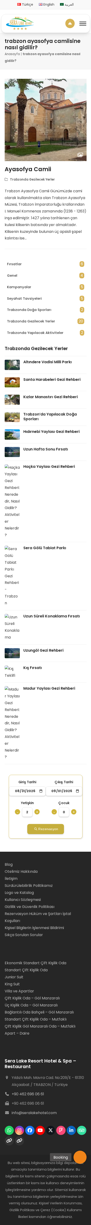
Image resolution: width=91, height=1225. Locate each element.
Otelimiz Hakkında (21, 871)
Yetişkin (27, 803)
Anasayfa (12, 54)
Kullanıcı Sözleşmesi (23, 899)
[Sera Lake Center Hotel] (20, 23)
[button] (80, 1157)
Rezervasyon (48, 829)
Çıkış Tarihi (64, 782)
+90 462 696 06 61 (28, 1094)
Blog (9, 864)
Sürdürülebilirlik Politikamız (29, 885)
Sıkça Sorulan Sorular (24, 935)
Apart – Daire (17, 1033)
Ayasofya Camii (28, 169)
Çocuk (64, 803)
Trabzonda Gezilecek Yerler (32, 179)
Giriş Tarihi (27, 782)
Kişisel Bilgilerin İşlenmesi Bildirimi (34, 927)
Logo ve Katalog (19, 892)
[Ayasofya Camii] (46, 119)
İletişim (11, 878)
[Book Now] (70, 23)
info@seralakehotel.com (34, 1112)
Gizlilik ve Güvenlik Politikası (29, 906)
